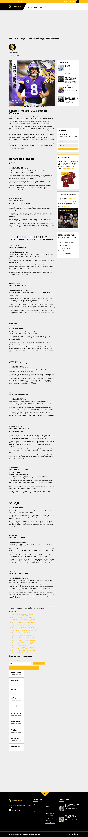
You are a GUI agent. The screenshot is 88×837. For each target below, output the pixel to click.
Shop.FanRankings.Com (69, 168)
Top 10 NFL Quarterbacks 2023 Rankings (23, 627)
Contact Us (35, 7)
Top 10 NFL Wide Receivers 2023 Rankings (23, 647)
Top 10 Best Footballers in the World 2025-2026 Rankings (70, 67)
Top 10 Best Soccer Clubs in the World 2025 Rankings (70, 78)
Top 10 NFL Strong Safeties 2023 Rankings (23, 640)
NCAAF (58, 5)
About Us (30, 7)
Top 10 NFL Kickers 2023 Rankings (21, 645)
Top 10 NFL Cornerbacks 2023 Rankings (22, 625)
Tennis (74, 5)
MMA (40, 5)
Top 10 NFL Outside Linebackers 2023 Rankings (25, 624)
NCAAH (63, 5)
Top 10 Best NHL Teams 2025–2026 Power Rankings (72, 806)
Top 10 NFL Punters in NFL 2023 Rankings (23, 652)
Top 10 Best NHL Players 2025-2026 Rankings (70, 816)
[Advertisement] (44, 24)
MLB (34, 5)
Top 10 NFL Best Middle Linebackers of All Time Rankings (71, 89)
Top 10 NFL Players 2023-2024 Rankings (23, 615)
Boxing (44, 5)
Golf (67, 5)
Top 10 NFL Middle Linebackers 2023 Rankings (24, 629)
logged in (18, 660)
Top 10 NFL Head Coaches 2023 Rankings (23, 642)
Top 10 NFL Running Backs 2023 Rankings (23, 650)
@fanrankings (67, 206)
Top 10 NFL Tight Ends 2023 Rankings (22, 632)
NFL (28, 5)
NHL (37, 5)
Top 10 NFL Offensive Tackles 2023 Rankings (24, 644)
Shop (40, 7)
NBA (31, 5)
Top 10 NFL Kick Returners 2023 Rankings (23, 639)
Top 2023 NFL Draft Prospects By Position (23, 619)
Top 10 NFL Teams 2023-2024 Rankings (22, 614)
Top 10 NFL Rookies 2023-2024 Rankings (23, 617)
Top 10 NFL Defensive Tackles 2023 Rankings (24, 622)
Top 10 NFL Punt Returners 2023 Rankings (23, 637)
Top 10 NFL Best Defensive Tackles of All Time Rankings (71, 98)
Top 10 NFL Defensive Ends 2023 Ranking (23, 620)
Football (49, 5)
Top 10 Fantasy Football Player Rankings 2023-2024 (26, 630)
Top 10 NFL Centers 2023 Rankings (21, 635)
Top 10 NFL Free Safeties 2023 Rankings (23, 649)
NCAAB (54, 5)
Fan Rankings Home (14, 106)
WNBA (70, 5)
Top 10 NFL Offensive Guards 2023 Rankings (24, 634)
